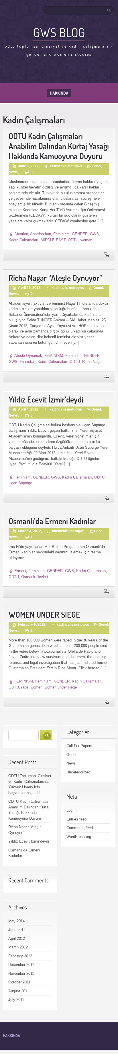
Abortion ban (40, 234)
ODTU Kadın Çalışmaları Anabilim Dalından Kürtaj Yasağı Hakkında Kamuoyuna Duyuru (59, 146)
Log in (71, 810)
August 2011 (18, 991)
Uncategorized (78, 772)
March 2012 (18, 947)
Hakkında (59, 93)
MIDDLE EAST (53, 240)
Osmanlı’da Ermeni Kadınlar (52, 521)
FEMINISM (53, 355)
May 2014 (16, 921)
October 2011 (19, 982)
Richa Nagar (92, 361)
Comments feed (79, 828)
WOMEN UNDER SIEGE (44, 615)
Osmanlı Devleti (34, 577)
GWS (94, 234)
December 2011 (21, 964)
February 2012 (20, 956)
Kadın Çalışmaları (23, 240)
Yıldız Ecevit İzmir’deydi (46, 399)
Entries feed (76, 819)
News (13, 172)
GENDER (80, 234)
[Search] (109, 10)
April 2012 (16, 938)
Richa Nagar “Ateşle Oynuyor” (55, 278)
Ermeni (20, 571)
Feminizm (61, 234)
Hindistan (27, 361)
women (86, 240)
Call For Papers (79, 746)
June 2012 (16, 929)
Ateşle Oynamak (28, 355)
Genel (96, 166)
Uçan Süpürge (20, 483)
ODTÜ (73, 240)
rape (24, 687)
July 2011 (16, 999)
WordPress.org (78, 837)
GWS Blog (59, 32)
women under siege (61, 687)
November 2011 (21, 973)
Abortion (21, 234)
